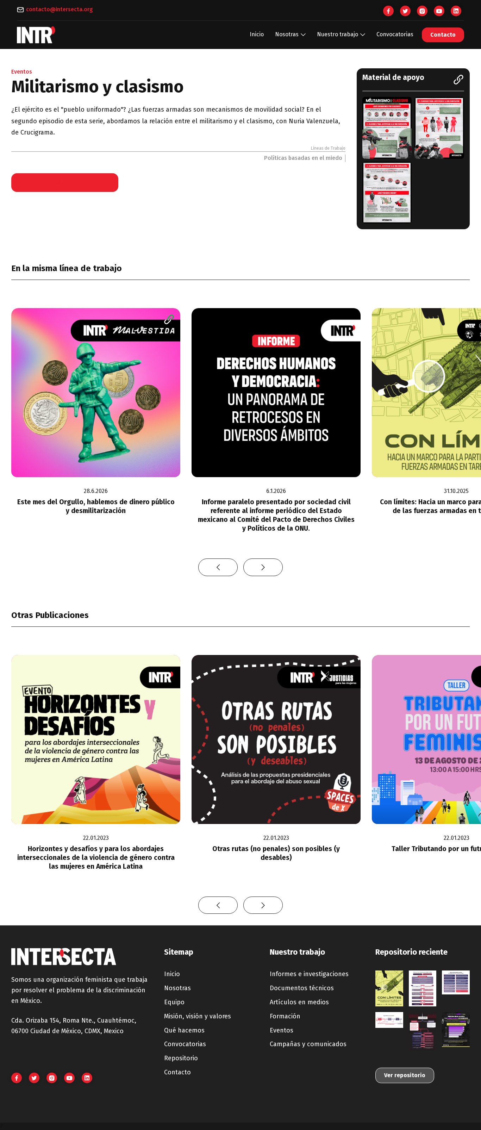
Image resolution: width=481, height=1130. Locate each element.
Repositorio (181, 1058)
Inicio (257, 34)
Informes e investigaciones (309, 974)
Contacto (443, 34)
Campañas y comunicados (308, 1044)
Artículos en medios (299, 1002)
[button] (290, 34)
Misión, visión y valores (197, 1016)
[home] (36, 34)
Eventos (281, 1030)
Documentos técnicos (302, 988)
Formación (285, 1016)
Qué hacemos (184, 1030)
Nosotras (177, 988)
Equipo (174, 1002)
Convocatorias (394, 34)
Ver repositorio (404, 1075)
